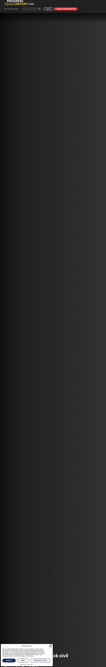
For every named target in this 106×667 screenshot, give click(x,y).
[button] (50, 646)
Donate (48, 9)
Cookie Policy (23, 664)
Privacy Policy (30, 664)
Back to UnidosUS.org (11, 8)
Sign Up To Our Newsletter (66, 9)
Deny (23, 660)
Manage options (40, 660)
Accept (9, 660)
